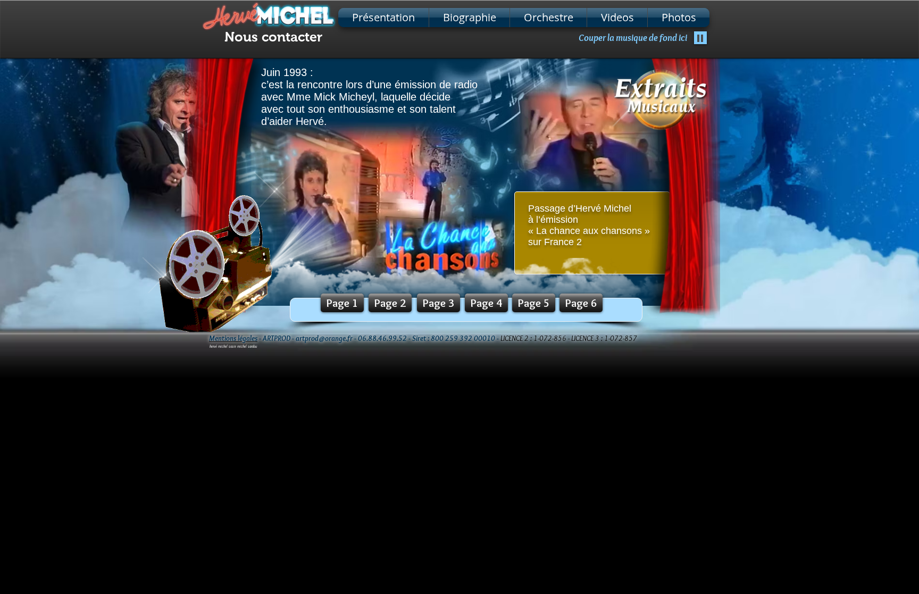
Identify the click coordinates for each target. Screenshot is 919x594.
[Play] (700, 37)
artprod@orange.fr (324, 338)
